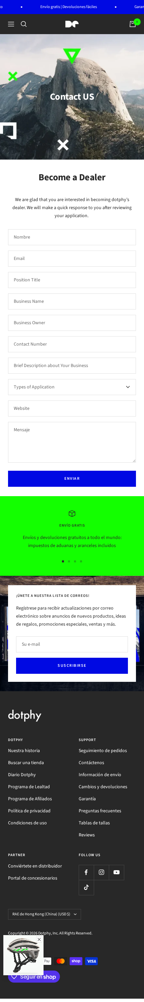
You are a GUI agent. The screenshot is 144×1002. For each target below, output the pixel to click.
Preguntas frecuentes (100, 811)
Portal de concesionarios (32, 878)
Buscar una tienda (26, 762)
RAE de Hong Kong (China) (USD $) (41, 914)
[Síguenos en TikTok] (86, 887)
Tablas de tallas (94, 823)
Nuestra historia (24, 750)
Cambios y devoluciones (103, 787)
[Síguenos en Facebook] (86, 872)
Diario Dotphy (22, 774)
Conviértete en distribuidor (35, 866)
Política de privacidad (29, 811)
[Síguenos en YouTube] (116, 872)
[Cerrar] (39, 939)
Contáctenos (91, 762)
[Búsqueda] (24, 24)
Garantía (87, 799)
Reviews (87, 835)
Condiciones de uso (27, 823)
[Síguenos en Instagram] (101, 872)
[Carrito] (132, 24)
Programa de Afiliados (30, 799)
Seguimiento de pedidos (103, 750)
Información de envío (100, 774)
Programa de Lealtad (29, 787)
